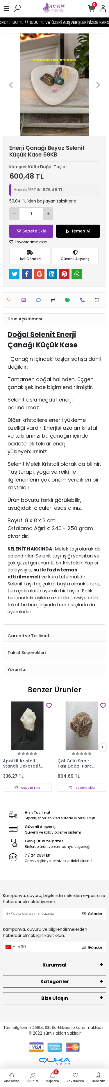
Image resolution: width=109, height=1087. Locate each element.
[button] (11, 84)
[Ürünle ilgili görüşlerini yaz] (40, 300)
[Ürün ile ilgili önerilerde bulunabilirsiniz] (98, 300)
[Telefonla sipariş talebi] (84, 300)
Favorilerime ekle (30, 242)
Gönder (95, 914)
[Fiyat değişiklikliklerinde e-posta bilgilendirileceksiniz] (69, 300)
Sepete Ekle (34, 231)
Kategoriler (54, 981)
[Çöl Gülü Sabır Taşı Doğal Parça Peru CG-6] (82, 725)
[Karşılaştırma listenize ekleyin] (54, 300)
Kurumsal (54, 965)
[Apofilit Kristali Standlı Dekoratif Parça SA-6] (27, 725)
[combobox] (10, 947)
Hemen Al (80, 231)
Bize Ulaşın (54, 998)
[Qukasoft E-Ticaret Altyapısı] (54, 1061)
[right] (103, 747)
